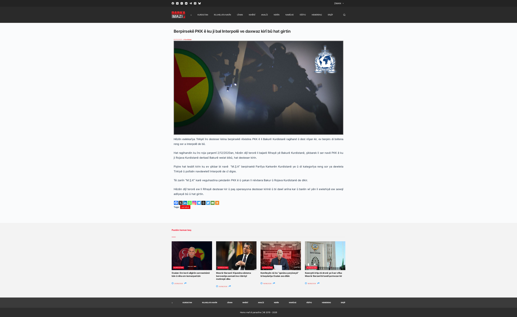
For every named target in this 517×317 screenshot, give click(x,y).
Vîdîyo (303, 15)
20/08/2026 (178, 283)
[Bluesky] (199, 3)
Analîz (264, 15)
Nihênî (252, 15)
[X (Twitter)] (177, 3)
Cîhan (240, 15)
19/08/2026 (267, 283)
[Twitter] (208, 203)
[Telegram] (190, 3)
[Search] (344, 15)
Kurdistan (203, 15)
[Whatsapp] (190, 203)
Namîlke (289, 15)
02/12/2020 (178, 39)
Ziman (337, 3)
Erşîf (330, 15)
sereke (185, 207)
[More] (217, 203)
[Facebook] (173, 3)
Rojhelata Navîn (222, 15)
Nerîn (277, 15)
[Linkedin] (185, 203)
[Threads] (195, 3)
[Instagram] (182, 3)
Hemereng (317, 15)
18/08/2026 (311, 283)
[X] (181, 203)
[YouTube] (186, 3)
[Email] (213, 203)
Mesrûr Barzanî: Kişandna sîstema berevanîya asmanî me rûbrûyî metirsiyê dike (233, 276)
